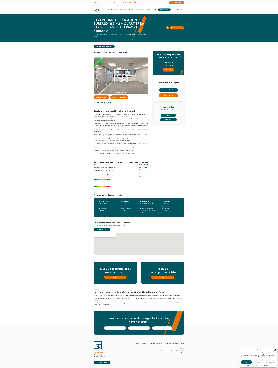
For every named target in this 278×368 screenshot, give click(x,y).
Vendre (131, 9)
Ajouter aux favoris (177, 27)
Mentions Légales (265, 365)
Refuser (258, 362)
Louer (120, 9)
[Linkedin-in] (181, 348)
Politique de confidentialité (256, 365)
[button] (275, 350)
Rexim (182, 352)
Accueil (107, 9)
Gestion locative (139, 9)
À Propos (113, 9)
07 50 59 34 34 (168, 65)
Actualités (147, 9)
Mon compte (180, 9)
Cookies (248, 365)
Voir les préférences (270, 362)
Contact (154, 9)
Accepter (246, 362)
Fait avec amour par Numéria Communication (172, 350)
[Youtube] (183, 348)
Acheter (125, 9)
